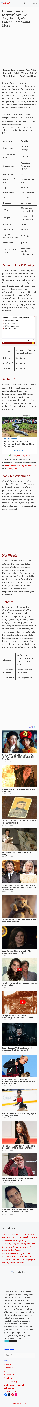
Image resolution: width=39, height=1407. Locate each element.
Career (7, 1371)
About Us (8, 1364)
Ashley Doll (12, 469)
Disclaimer (9, 1378)
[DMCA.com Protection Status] (10, 1342)
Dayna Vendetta (28, 465)
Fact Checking (10, 1381)
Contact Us (9, 1374)
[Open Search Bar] (24, 3)
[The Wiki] (6, 3)
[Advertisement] (19, 48)
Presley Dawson (12, 465)
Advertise (8, 1368)
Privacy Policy (10, 1391)
